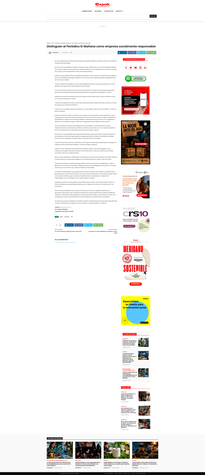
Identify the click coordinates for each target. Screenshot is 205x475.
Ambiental (125, 338)
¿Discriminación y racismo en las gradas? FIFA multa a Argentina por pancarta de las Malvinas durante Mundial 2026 (129, 358)
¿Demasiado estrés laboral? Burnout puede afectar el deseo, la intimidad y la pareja (144, 464)
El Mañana (66, 216)
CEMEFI (61, 216)
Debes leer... (124, 392)
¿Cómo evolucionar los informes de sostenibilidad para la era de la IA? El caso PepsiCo (130, 375)
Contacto (133, 473)
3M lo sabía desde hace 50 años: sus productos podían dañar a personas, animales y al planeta (128, 424)
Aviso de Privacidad (141, 473)
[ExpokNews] (50, 52)
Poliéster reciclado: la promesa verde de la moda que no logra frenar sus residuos (129, 343)
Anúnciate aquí (126, 473)
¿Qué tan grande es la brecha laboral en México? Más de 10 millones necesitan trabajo (128, 396)
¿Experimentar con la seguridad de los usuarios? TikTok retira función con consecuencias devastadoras (87, 464)
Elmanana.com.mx (65, 207)
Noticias (49, 43)
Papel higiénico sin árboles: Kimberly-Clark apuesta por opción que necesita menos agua (116, 464)
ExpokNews (56, 52)
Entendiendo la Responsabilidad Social (129, 369)
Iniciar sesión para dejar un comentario (66, 242)
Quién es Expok (118, 473)
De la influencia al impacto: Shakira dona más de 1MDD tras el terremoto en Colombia (128, 410)
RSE (53, 43)
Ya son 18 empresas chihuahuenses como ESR (68, 231)
